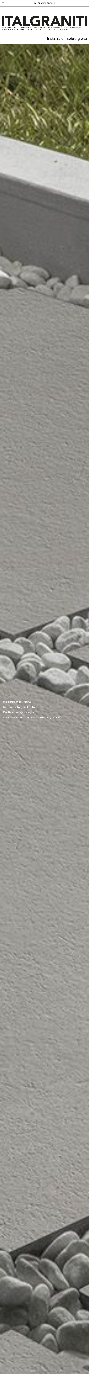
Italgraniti (24, 27)
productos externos (41, 27)
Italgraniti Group (9, 27)
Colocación (58, 27)
